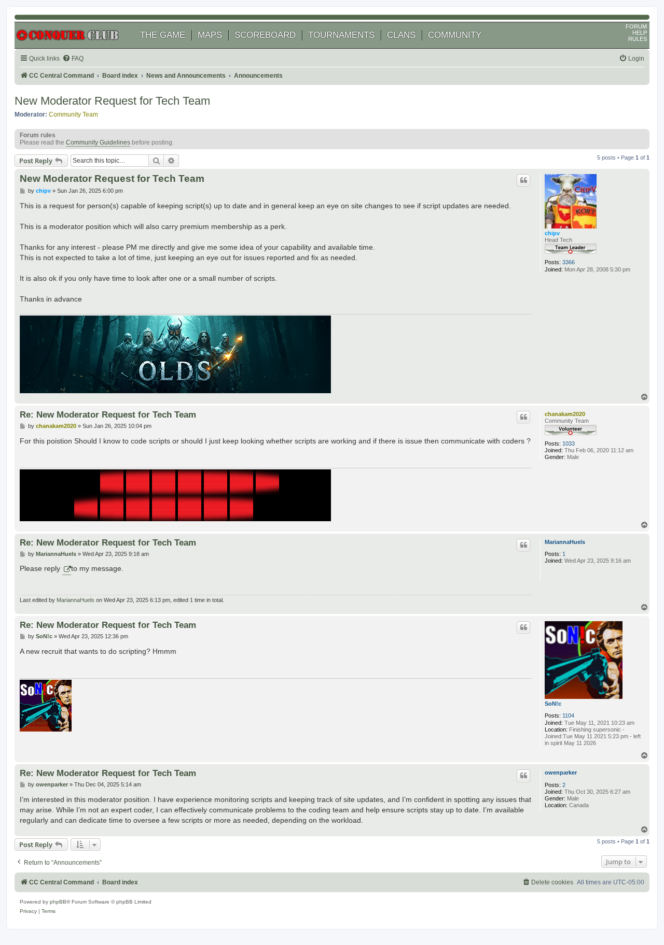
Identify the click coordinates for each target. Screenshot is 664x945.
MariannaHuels (565, 542)
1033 (568, 443)
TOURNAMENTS (341, 35)
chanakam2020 (565, 414)
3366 (568, 262)
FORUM (636, 26)
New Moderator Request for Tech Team (112, 100)
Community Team (73, 114)
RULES (637, 39)
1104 (568, 715)
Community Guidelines (98, 142)
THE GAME (162, 35)
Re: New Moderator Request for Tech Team (108, 414)
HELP (639, 33)
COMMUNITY (454, 35)
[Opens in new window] (66, 569)
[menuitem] (73, 59)
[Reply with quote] (523, 180)
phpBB (58, 902)
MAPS (210, 35)
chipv (552, 233)
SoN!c (553, 703)
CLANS (401, 35)
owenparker (561, 772)
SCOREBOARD (265, 35)
